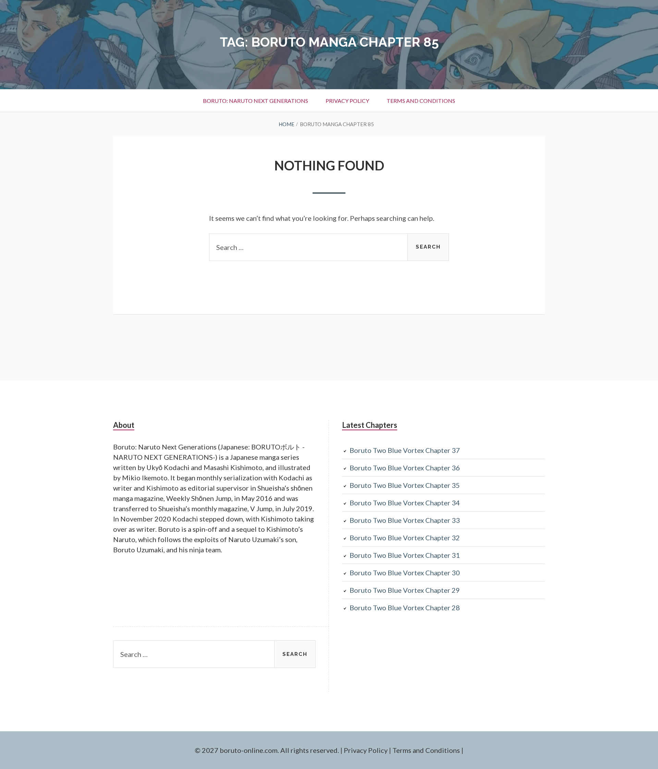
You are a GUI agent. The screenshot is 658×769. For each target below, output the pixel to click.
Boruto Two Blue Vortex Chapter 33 (405, 520)
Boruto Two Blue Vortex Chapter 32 (405, 537)
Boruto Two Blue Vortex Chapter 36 (405, 468)
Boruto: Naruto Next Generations (255, 100)
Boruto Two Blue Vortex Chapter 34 (405, 502)
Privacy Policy (347, 100)
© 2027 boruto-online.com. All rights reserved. (267, 750)
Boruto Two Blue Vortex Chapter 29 (405, 590)
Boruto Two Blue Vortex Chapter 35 (405, 485)
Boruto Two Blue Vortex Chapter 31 (405, 555)
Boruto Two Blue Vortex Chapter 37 (405, 450)
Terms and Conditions (421, 100)
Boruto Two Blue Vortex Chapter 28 (405, 607)
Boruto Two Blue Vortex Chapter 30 (405, 572)
